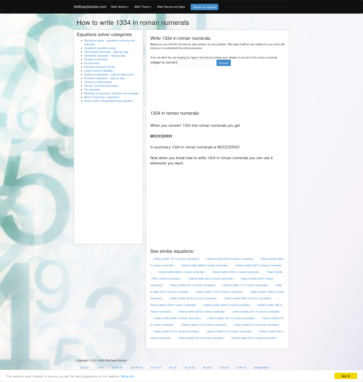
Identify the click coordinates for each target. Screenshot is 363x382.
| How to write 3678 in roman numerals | (202, 311)
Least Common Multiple (98, 70)
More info (127, 376)
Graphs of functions (96, 59)
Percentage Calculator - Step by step (106, 52)
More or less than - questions (101, 97)
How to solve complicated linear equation (108, 101)
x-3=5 (100, 367)
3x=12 (173, 367)
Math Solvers (119, 6)
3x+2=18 (117, 367)
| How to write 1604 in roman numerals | (236, 272)
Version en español (204, 7)
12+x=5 (224, 367)
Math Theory (142, 6)
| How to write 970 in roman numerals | (192, 285)
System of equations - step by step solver (109, 74)
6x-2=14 (156, 367)
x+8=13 (241, 367)
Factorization (92, 63)
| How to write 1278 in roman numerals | (219, 292)
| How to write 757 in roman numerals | (176, 259)
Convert (223, 63)
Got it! (345, 376)
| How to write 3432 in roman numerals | (227, 305)
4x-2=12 (190, 367)
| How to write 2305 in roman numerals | (177, 318)
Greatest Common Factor (99, 67)
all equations (261, 367)
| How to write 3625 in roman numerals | (181, 272)
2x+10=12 (137, 367)
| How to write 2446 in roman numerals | (230, 259)
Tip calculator (92, 89)
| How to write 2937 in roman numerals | (247, 298)
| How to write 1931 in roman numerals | (231, 318)
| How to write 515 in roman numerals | (204, 325)
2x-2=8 (84, 367)
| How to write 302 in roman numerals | (211, 278)
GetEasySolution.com (90, 6)
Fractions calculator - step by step (104, 78)
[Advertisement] (219, 86)
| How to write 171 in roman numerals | (245, 285)
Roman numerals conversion (101, 86)
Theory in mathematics (98, 82)
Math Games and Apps (171, 6)
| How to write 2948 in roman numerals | (205, 265)
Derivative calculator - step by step (105, 55)
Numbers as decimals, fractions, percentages (111, 93)
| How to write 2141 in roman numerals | (256, 311)
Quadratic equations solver (100, 48)
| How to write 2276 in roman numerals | (193, 298)
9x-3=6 (207, 367)
